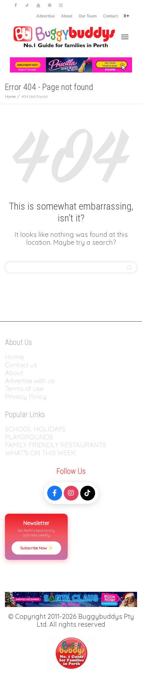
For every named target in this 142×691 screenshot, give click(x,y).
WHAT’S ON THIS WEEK (40, 452)
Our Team (88, 16)
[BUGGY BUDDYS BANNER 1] (71, 64)
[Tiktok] (26, 5)
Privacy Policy (26, 396)
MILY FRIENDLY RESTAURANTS (59, 445)
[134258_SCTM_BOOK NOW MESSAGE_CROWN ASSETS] (71, 598)
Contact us (21, 364)
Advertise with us (29, 380)
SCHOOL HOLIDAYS (35, 429)
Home (14, 357)
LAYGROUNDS (31, 437)
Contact (110, 16)
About (66, 16)
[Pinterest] (49, 5)
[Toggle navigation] (125, 37)
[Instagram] (60, 5)
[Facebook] (15, 5)
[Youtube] (38, 5)
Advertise (45, 16)
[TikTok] (87, 493)
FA (9, 445)
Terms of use (24, 388)
